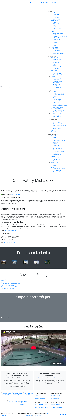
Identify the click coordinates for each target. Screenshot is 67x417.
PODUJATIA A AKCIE (56, 113)
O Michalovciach (57, 16)
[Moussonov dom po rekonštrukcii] (25, 262)
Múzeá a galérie (57, 128)
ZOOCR (55, 165)
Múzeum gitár (56, 38)
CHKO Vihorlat (56, 48)
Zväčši (7, 317)
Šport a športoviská (58, 87)
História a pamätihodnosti (59, 125)
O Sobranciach (56, 19)
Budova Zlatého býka (58, 94)
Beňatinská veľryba (58, 75)
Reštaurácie (56, 145)
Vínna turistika (56, 84)
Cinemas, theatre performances (9, 279)
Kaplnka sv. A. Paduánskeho (60, 105)
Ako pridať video (54, 400)
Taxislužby (55, 153)
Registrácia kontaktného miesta (41, 404)
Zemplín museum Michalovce (8, 288)
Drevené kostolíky (57, 28)
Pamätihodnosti (54, 20)
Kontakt (36, 397)
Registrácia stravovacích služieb (41, 407)
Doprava (53, 146)
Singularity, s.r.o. (37, 415)
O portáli (36, 395)
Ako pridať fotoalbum (55, 397)
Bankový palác (56, 97)
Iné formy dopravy (57, 154)
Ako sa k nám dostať (58, 148)
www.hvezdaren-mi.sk (10, 230)
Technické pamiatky (58, 30)
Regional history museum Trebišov (9, 286)
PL (49, 7)
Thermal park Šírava (58, 67)
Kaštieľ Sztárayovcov (58, 93)
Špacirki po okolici (57, 112)
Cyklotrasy (56, 79)
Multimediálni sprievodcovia (56, 407)
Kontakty (53, 167)
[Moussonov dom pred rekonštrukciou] (3, 262)
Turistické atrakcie (57, 124)
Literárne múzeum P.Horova (60, 36)
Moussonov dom (57, 104)
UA (47, 9)
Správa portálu (57, 170)
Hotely (54, 137)
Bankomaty (56, 161)
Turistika (53, 76)
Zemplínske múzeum (58, 33)
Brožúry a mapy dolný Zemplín (57, 405)
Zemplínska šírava (57, 59)
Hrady (54, 22)
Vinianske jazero (57, 60)
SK (49, 5)
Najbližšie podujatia (58, 115)
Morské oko (56, 62)
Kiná (54, 44)
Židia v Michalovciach (58, 110)
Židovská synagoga (58, 107)
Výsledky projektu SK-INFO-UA (57, 408)
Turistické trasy (57, 78)
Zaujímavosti (54, 70)
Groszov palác (56, 102)
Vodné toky (56, 68)
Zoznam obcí (56, 171)
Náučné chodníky (57, 81)
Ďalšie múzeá (56, 39)
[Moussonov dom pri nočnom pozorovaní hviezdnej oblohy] (47, 262)
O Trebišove (56, 17)
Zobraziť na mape (15, 194)
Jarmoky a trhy (57, 85)
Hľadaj (54, 2)
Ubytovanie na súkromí (59, 140)
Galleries (3, 280)
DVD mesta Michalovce (55, 404)
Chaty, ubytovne (57, 142)
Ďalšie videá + (33, 368)
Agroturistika (56, 82)
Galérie (55, 42)
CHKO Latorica (57, 50)
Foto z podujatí (57, 116)
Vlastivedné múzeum (58, 34)
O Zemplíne (56, 14)
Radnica (55, 96)
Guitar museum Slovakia (7, 282)
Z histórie (53, 12)
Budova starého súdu (58, 101)
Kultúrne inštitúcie (55, 41)
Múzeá (52, 31)
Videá (52, 130)
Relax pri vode (54, 57)
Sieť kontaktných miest (59, 168)
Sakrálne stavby (57, 23)
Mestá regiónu (56, 122)
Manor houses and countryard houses (10, 283)
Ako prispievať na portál (55, 395)
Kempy (55, 143)
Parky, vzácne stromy (58, 53)
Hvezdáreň (56, 45)
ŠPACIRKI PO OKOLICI (56, 108)
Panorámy (53, 131)
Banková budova (57, 99)
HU (49, 9)
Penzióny (55, 139)
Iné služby (53, 156)
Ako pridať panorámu (55, 398)
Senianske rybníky (57, 52)
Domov (33, 2)
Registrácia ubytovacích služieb (41, 405)
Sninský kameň (57, 73)
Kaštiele (55, 27)
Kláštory (55, 25)
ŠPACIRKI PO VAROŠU (56, 91)
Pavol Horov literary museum (8, 285)
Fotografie (53, 120)
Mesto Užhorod (57, 164)
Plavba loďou (56, 65)
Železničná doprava (58, 150)
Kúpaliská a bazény (58, 64)
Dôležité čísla (56, 159)
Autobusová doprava (58, 151)
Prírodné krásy (54, 47)
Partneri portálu (54, 162)
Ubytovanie (45, 2)
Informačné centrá (57, 157)
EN (47, 7)
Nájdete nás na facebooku (40, 398)
